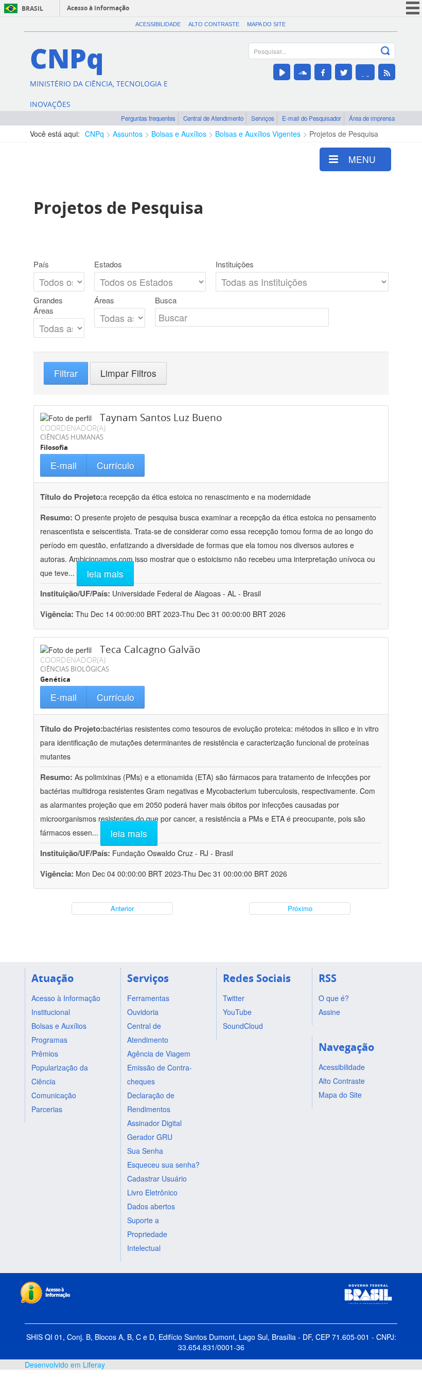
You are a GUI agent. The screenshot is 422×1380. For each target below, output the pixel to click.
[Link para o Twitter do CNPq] (343, 72)
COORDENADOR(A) (73, 428)
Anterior (122, 908)
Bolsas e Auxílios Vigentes (258, 134)
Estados (108, 264)
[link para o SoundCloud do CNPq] (302, 72)
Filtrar (66, 373)
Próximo (300, 908)
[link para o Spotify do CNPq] (365, 72)
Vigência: (58, 614)
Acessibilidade (158, 24)
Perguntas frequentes (148, 118)
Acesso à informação (98, 8)
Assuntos (128, 134)
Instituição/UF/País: (76, 593)
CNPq (94, 134)
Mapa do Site (266, 24)
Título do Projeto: (71, 496)
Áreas (104, 300)
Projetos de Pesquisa (343, 134)
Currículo (115, 465)
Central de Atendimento (213, 118)
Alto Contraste (213, 24)
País (41, 264)
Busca (166, 300)
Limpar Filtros (128, 373)
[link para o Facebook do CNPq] (322, 72)
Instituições (235, 264)
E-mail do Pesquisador (311, 118)
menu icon (412, 8)
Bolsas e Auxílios (178, 134)
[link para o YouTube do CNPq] (281, 72)
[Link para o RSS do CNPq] (386, 72)
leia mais (105, 573)
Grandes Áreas (48, 305)
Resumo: (56, 517)
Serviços (262, 118)
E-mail (63, 465)
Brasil (32, 8)
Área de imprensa (372, 118)
